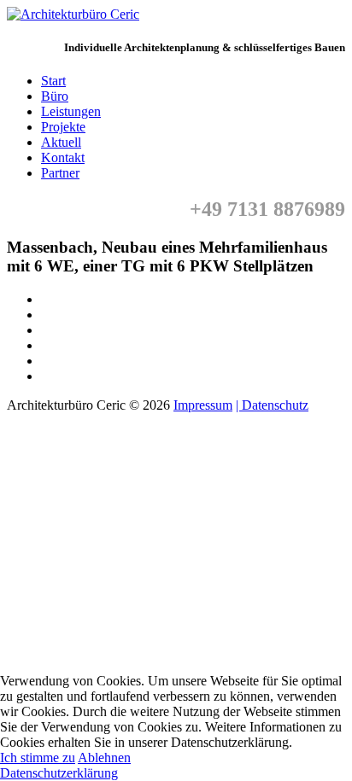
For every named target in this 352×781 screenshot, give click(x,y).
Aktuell (61, 142)
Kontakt (63, 157)
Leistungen (71, 111)
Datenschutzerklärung (59, 773)
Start (53, 80)
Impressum (202, 405)
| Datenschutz (272, 405)
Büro (54, 96)
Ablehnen (104, 757)
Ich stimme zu (37, 757)
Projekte (63, 126)
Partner (60, 173)
